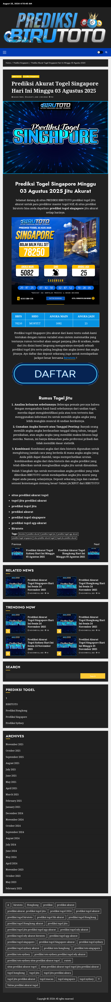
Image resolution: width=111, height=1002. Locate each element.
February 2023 (14, 888)
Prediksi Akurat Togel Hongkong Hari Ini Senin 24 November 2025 (92, 584)
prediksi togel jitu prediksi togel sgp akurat (31, 929)
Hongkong (33, 904)
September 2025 (15, 757)
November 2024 (14, 819)
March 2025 (12, 794)
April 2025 (11, 788)
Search (13, 666)
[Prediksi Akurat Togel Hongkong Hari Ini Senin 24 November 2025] (67, 586)
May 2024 (11, 857)
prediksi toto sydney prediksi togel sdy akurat (59, 954)
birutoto (22, 534)
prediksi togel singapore (22, 538)
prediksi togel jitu (48, 534)
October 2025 (13, 750)
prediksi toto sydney (18, 954)
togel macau (46, 979)
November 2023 (14, 869)
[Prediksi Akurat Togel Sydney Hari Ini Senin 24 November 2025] (15, 646)
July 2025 (11, 769)
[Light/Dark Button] (100, 52)
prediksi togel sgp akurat (68, 534)
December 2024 (14, 813)
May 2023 (11, 882)
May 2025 (11, 782)
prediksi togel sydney (91, 942)
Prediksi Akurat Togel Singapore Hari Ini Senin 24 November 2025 (41, 584)
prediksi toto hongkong (57, 948)
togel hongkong (16, 972)
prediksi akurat (33, 534)
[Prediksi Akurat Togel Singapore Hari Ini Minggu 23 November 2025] (67, 646)
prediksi (47, 904)
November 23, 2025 (88, 653)
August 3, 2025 (32, 97)
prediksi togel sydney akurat (23, 948)
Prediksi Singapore (30, 76)
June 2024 (11, 850)
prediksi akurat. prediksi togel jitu (26, 911)
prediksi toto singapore (87, 948)
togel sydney (87, 979)
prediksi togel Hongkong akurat (25, 923)
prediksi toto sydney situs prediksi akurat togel (33, 960)
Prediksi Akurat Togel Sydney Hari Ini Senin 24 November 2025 (40, 644)
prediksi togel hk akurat (50, 917)
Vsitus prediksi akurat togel (22, 985)
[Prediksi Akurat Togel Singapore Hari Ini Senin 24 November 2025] (15, 586)
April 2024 (11, 863)
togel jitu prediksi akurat (66, 538)
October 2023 (13, 875)
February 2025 (14, 800)
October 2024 (13, 825)
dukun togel (18, 97)
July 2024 (11, 844)
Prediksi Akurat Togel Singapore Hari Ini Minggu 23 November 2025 (92, 644)
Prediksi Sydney (15, 723)
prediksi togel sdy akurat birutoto (26, 935)
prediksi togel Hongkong (82, 917)
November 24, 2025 (37, 593)
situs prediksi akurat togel (44, 538)
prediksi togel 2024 (60, 911)
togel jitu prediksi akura (57, 972)
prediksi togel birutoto (20, 917)
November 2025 (14, 744)
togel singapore (66, 979)
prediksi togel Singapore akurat (57, 942)
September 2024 (15, 832)
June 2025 (11, 775)
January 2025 (13, 807)
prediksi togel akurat (87, 911)
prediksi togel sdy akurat (74, 929)
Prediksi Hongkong (16, 710)
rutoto (67, 960)
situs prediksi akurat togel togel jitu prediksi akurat (70, 966)
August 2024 (12, 838)
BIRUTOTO (16, 76)
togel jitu (34, 972)
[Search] (106, 52)
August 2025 (12, 763)
